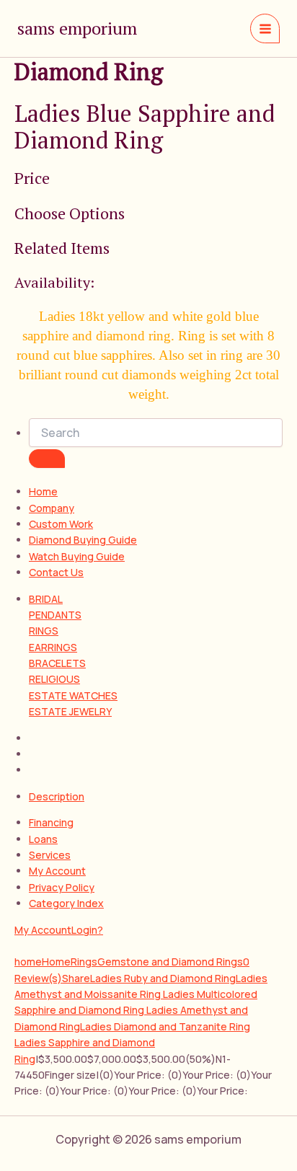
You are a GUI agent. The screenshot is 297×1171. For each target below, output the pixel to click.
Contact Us (56, 572)
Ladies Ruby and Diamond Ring (163, 978)
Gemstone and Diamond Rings (170, 961)
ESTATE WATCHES (73, 695)
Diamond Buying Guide (83, 540)
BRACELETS (57, 663)
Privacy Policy (61, 887)
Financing (51, 822)
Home (43, 491)
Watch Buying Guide (77, 556)
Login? (87, 930)
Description (56, 796)
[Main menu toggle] (265, 28)
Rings (84, 961)
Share (76, 978)
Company (51, 508)
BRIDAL (46, 599)
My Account (57, 871)
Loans (43, 839)
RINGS (43, 630)
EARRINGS (53, 647)
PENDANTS (55, 615)
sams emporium (77, 28)
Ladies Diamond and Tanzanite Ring (165, 1026)
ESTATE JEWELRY (70, 711)
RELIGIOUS (54, 679)
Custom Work (61, 524)
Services (50, 855)
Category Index (66, 903)
